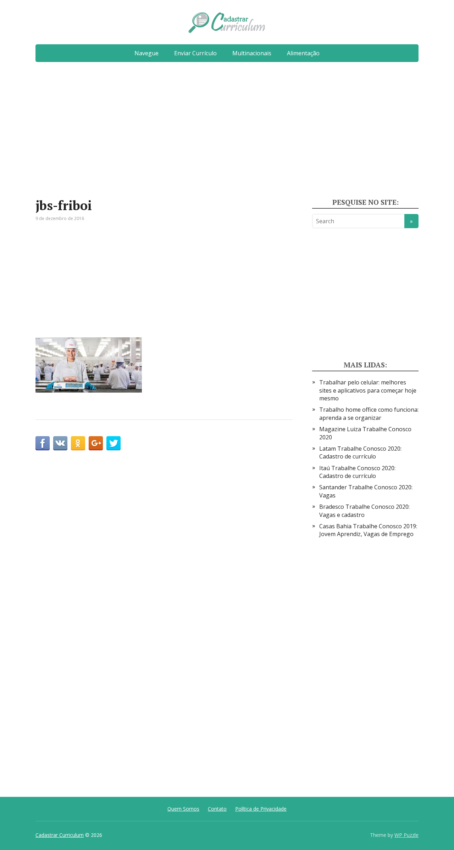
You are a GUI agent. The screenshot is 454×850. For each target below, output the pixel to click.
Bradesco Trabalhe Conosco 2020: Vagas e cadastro (364, 510)
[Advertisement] (227, 132)
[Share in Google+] (96, 443)
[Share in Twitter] (113, 443)
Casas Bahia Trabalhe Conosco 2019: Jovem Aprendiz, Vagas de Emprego (368, 530)
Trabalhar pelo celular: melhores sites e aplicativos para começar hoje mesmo (367, 390)
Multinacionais (251, 53)
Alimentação (303, 53)
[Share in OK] (78, 443)
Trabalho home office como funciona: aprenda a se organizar (369, 413)
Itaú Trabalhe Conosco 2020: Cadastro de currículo (357, 472)
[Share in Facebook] (42, 443)
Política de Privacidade (261, 808)
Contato (217, 808)
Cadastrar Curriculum (59, 835)
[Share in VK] (60, 443)
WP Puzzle (406, 835)
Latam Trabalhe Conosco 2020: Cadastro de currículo (360, 452)
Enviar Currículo (195, 53)
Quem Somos (183, 808)
